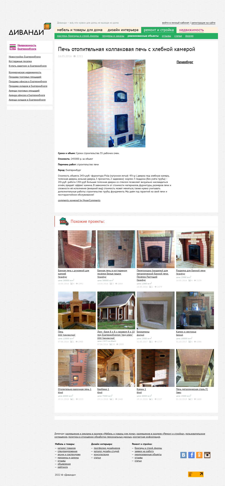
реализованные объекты (143, 35)
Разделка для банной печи (190, 270)
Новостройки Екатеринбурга (25, 56)
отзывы (166, 35)
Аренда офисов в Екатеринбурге (27, 95)
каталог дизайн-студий (106, 451)
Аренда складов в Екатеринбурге (27, 99)
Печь (60, 331)
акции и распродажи (69, 454)
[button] (172, 63)
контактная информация (146, 436)
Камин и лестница (186, 331)
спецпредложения (67, 451)
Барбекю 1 (103, 389)
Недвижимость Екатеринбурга (27, 46)
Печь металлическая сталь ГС (192, 389)
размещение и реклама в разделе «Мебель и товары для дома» (100, 433)
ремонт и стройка (159, 29)
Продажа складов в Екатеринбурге (28, 86)
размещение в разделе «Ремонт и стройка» (160, 433)
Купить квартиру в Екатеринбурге (28, 65)
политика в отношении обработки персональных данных (100, 436)
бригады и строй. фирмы (148, 448)
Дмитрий (140, 335)
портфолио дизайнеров (107, 448)
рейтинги (63, 467)
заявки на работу (144, 451)
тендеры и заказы (113, 35)
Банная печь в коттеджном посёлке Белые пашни (112, 272)
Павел (178, 392)
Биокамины (143, 331)
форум (189, 35)
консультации (101, 454)
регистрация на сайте (203, 22)
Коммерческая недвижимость (25, 72)
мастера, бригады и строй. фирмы (78, 35)
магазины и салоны (68, 457)
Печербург (185, 62)
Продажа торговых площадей (25, 76)
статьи (178, 35)
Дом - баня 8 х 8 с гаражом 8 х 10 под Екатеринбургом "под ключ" (116, 333)
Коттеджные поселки (20, 61)
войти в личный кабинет (175, 22)
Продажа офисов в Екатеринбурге (28, 81)
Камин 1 (141, 389)
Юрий (60, 392)
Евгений (179, 335)
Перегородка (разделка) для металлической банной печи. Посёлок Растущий (153, 273)
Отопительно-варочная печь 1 (74, 389)
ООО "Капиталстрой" (67, 335)
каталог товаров (67, 448)
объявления (64, 463)
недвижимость (191, 29)
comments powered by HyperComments (79, 200)
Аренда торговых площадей (24, 90)
